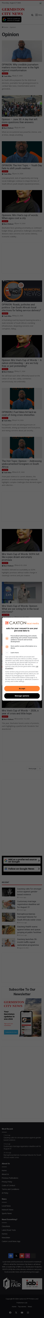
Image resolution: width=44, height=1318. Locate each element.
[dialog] (22, 659)
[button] (22, 652)
